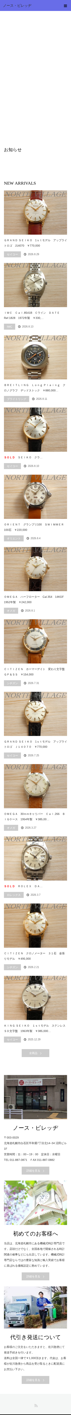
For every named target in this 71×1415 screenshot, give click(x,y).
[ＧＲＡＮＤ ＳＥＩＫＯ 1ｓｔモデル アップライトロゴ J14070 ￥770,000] (35, 212)
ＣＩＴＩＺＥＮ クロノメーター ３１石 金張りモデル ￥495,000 (34, 956)
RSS (35, 1405)
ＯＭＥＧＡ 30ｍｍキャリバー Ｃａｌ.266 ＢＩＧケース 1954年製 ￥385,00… (34, 816)
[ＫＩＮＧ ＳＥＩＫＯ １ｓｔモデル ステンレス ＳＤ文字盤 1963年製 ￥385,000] (35, 998)
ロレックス (14, 895)
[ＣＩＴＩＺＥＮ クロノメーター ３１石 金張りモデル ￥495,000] (35, 925)
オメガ (11, 610)
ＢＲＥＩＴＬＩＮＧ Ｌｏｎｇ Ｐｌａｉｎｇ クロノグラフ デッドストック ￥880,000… (34, 387)
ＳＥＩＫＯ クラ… (23, 457)
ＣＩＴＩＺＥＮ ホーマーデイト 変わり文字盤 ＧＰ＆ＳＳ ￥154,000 (35, 671)
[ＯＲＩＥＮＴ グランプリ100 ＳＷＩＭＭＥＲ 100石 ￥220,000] (35, 497)
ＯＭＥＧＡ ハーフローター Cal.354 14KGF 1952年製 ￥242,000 (35, 599)
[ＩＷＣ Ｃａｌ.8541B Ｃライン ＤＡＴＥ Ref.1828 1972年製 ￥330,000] (35, 285)
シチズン (12, 683)
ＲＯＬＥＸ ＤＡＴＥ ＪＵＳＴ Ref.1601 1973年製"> (35, 858)
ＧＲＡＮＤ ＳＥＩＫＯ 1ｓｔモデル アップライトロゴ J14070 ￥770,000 (35, 243)
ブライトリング (16, 399)
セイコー (12, 254)
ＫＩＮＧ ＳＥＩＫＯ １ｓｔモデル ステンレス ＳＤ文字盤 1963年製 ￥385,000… (35, 1028)
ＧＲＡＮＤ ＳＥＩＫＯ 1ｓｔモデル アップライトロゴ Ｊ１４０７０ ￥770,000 (35, 744)
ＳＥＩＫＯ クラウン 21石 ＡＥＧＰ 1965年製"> (35, 430)
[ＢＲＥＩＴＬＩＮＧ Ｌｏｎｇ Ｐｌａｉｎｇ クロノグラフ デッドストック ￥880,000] (35, 357)
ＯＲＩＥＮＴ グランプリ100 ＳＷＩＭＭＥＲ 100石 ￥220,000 (35, 527)
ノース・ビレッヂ (17, 6)
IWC (9, 326)
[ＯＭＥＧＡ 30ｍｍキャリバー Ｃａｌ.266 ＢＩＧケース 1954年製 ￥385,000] (35, 786)
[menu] (65, 5)
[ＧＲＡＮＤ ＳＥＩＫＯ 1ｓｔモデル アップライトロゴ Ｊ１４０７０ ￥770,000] (35, 714)
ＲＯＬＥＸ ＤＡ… (23, 886)
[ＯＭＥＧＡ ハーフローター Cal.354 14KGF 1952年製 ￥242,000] (35, 569)
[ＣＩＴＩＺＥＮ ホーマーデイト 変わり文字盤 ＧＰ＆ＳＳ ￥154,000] (35, 641)
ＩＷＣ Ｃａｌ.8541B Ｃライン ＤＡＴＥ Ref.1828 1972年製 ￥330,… (33, 315)
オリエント (14, 538)
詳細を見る (33, 1170)
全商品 (33, 1053)
